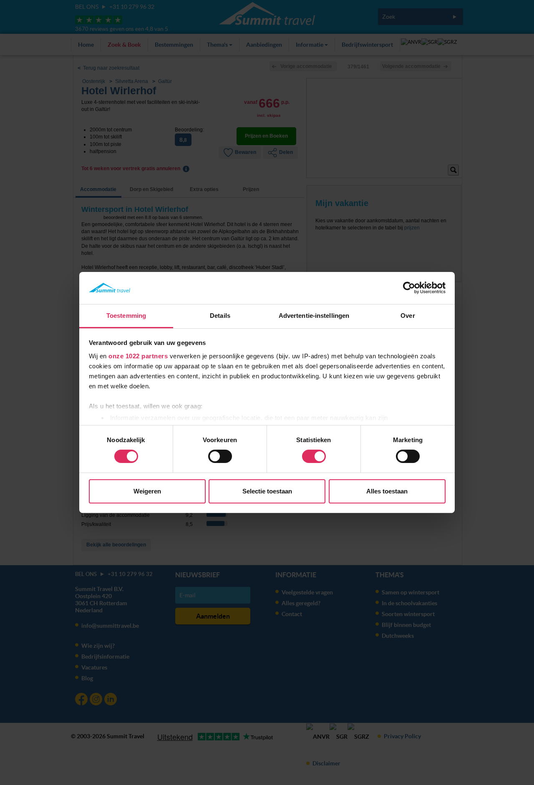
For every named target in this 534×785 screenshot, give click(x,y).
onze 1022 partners (138, 356)
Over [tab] (407, 315)
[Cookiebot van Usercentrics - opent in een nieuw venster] (409, 288)
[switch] (220, 456)
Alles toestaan (387, 491)
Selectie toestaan (267, 491)
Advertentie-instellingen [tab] (314, 315)
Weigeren (147, 491)
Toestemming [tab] (126, 315)
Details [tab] (220, 315)
